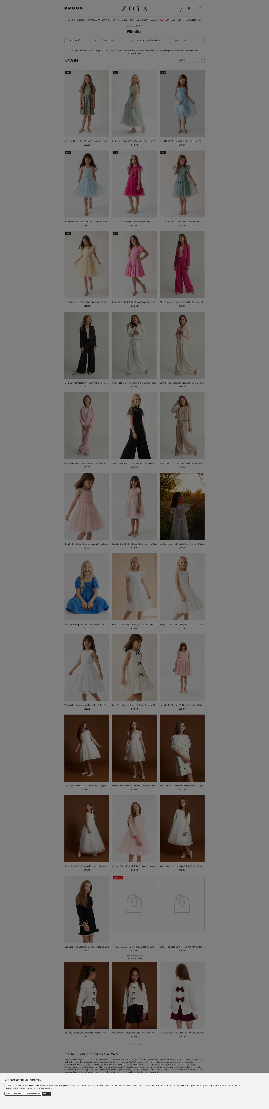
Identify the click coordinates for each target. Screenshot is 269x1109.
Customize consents (32, 1094)
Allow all (46, 1094)
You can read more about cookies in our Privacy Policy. (28, 1088)
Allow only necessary (13, 1094)
